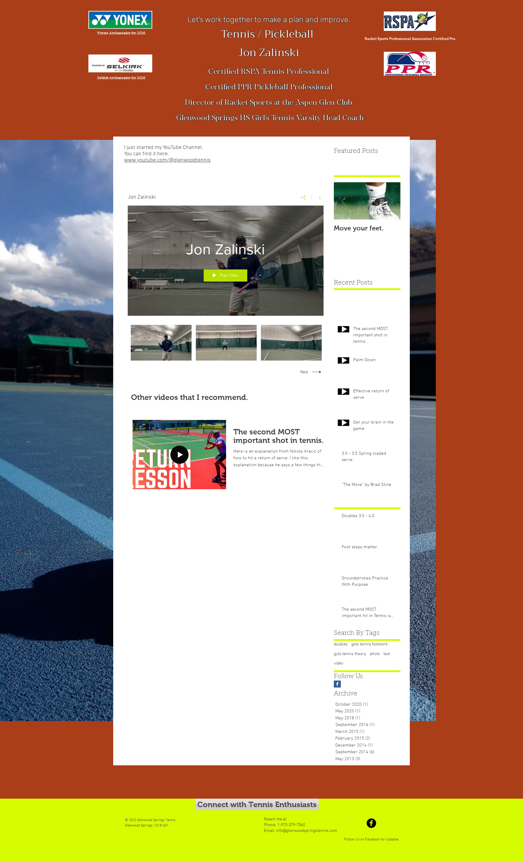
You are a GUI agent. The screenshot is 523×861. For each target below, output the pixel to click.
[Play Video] (161, 343)
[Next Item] (390, 201)
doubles (341, 644)
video (338, 663)
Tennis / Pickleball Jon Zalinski (268, 43)
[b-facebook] (371, 823)
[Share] (303, 197)
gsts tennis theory (350, 654)
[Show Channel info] (318, 197)
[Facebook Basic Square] (337, 684)
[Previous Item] (343, 201)
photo (375, 654)
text (386, 654)
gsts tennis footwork (369, 644)
